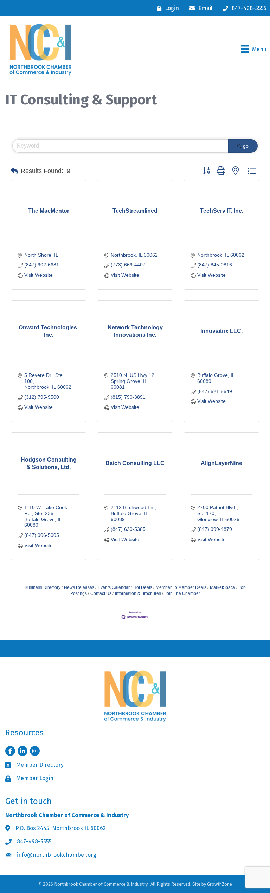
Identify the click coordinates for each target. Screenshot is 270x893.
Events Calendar (114, 587)
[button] (14, 171)
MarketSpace (222, 587)
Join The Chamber (182, 593)
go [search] (246, 146)
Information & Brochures (138, 593)
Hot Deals (142, 587)
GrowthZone (219, 884)
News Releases (79, 587)
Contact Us (100, 593)
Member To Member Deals (181, 587)
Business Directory (42, 587)
